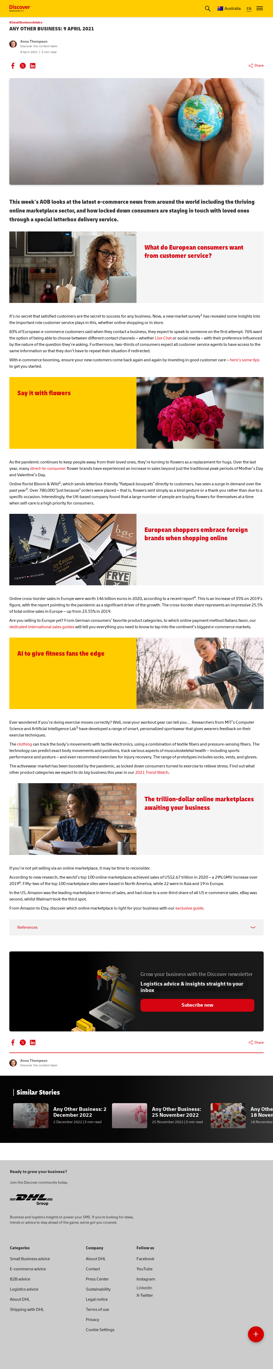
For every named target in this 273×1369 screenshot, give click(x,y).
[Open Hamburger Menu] (260, 9)
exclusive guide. (189, 908)
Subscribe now (197, 1005)
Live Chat (163, 338)
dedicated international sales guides (41, 627)
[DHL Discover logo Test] (19, 8)
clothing (24, 744)
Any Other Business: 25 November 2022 (176, 1112)
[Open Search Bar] (208, 9)
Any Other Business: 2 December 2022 (80, 1112)
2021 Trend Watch (151, 772)
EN (249, 8)
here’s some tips (244, 360)
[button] (256, 1334)
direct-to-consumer (48, 468)
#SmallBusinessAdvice (25, 23)
